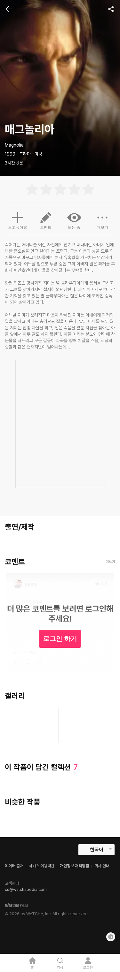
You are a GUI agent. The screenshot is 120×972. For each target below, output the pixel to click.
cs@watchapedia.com (26, 889)
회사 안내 (101, 865)
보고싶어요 (17, 227)
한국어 (96, 849)
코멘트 (46, 227)
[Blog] (110, 936)
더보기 (102, 227)
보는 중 (74, 227)
